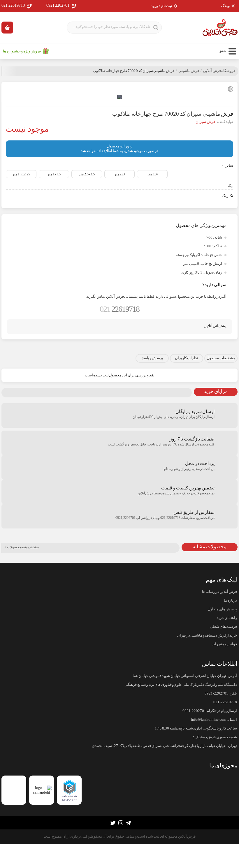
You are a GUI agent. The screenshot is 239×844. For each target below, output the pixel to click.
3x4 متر (152, 174)
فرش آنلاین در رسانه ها (219, 592)
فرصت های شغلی (223, 627)
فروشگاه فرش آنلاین (219, 71)
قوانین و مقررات (224, 644)
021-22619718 (225, 702)
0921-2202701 (216, 693)
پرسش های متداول (222, 609)
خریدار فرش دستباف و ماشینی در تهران (207, 635)
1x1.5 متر (54, 174)
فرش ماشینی (188, 71)
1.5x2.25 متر (21, 174)
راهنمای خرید (227, 618)
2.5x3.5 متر (87, 174)
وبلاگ (225, 6)
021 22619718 (13, 5)
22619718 (119, 308)
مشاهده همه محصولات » (22, 547)
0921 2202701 (58, 5)
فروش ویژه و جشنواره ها (22, 51)
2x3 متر (119, 174)
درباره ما (230, 600)
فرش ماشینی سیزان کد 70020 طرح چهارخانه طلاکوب (133, 71)
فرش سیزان (205, 122)
